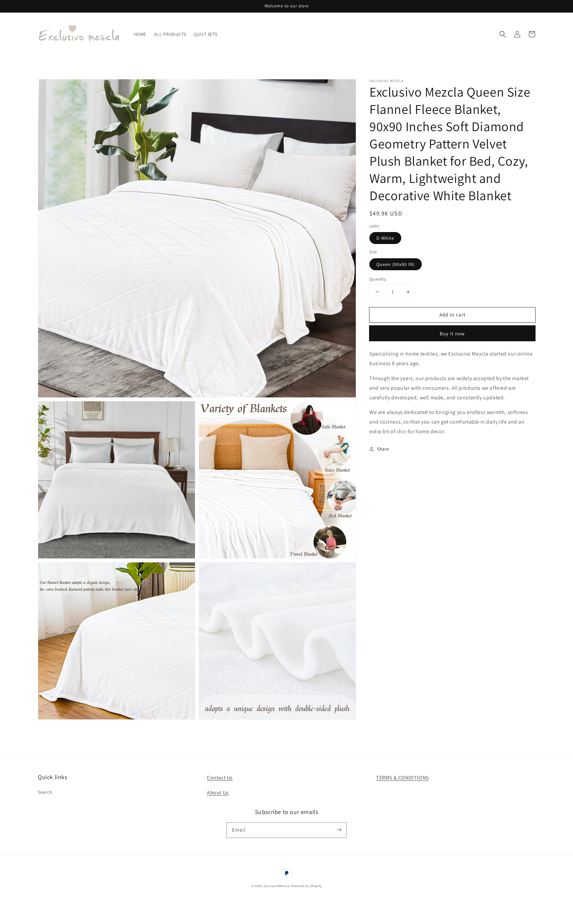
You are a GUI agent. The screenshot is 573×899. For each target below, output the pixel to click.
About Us (218, 792)
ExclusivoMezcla (276, 886)
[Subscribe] (339, 830)
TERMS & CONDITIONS (402, 777)
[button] (502, 34)
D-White (385, 238)
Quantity (377, 279)
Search (45, 792)
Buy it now (452, 333)
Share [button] (383, 449)
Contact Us (220, 777)
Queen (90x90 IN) (395, 264)
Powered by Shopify (306, 886)
